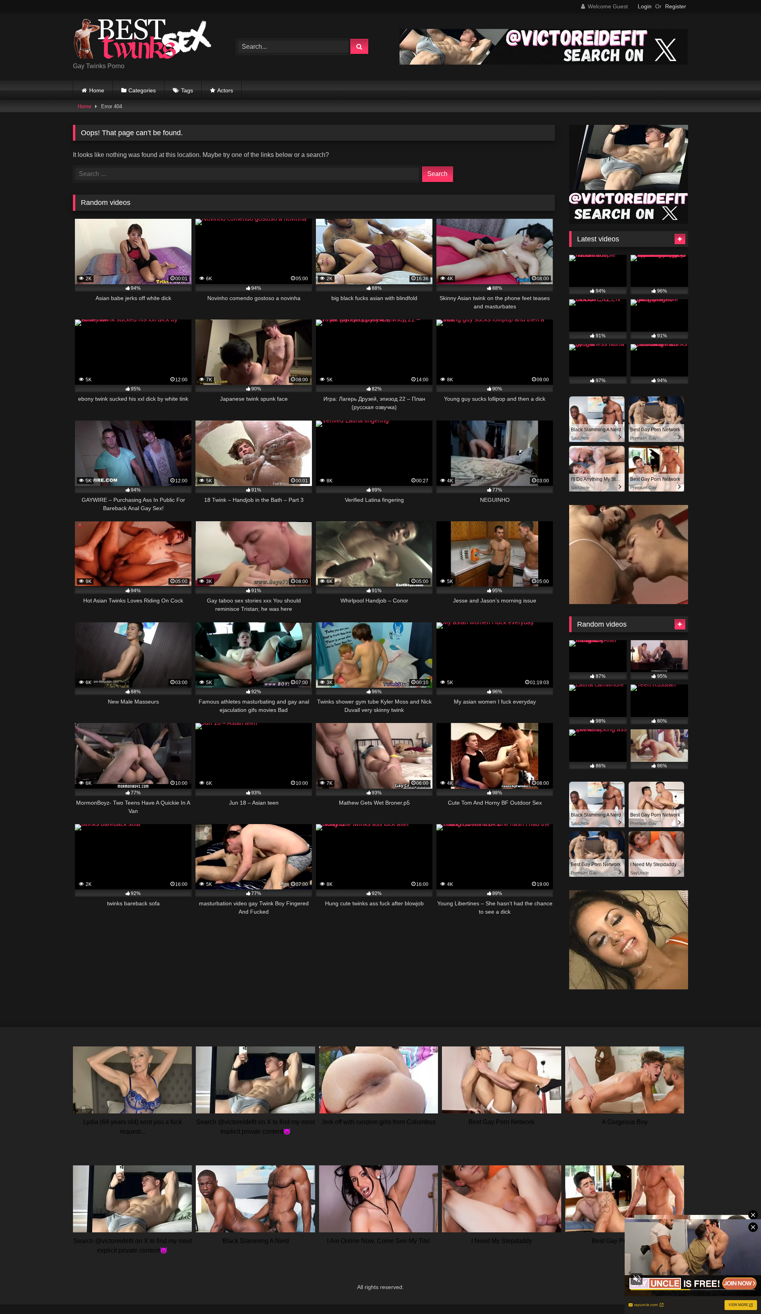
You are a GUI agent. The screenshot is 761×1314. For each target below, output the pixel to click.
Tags (187, 90)
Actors (225, 90)
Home (96, 90)
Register (675, 6)
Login (645, 6)
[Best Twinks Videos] (142, 40)
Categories (142, 90)
